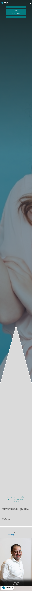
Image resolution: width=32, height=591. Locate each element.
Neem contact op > (11, 534)
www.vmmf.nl (4, 520)
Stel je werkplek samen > (12, 535)
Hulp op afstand (9, 587)
